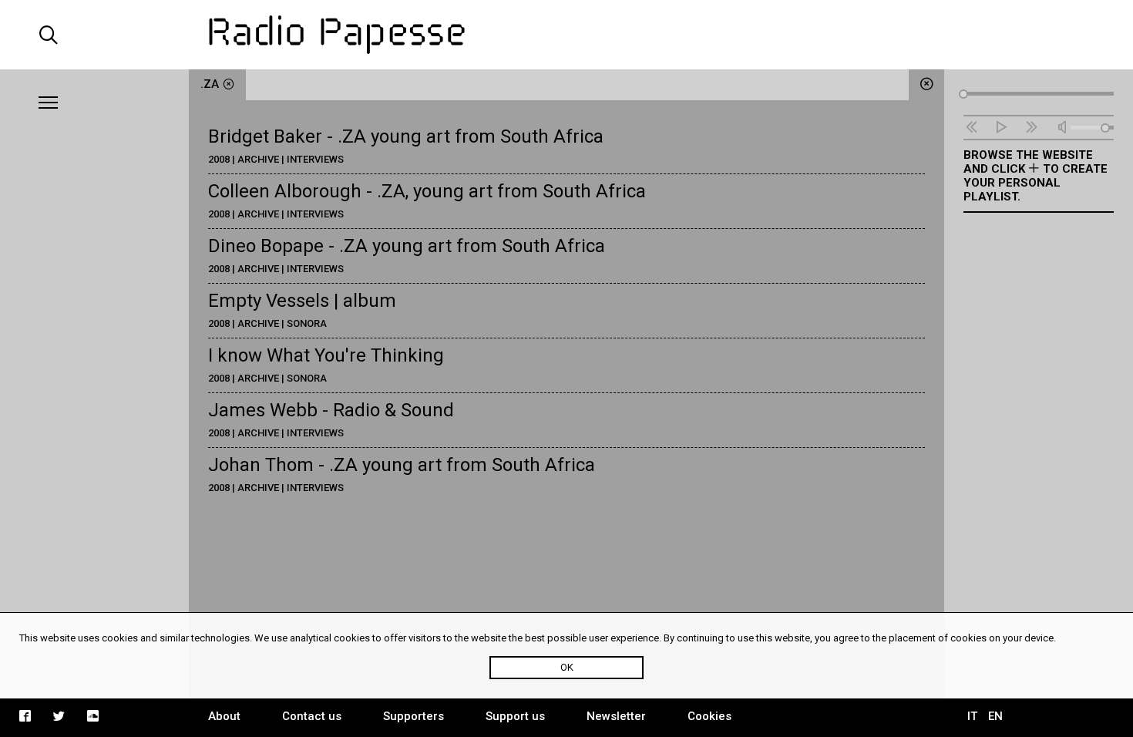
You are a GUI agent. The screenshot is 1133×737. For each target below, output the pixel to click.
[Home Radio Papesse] (566, 34)
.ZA (209, 84)
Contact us (311, 716)
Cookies (709, 716)
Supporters (413, 716)
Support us (515, 716)
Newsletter (616, 716)
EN (995, 716)
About (224, 716)
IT (972, 716)
